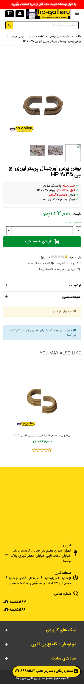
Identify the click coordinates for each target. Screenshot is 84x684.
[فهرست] (77, 14)
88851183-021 (25, 671)
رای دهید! (75, 257)
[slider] (59, 256)
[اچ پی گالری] (48, 14)
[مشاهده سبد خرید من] (9, 14)
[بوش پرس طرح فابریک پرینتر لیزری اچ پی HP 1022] (42, 396)
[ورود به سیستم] (20, 14)
